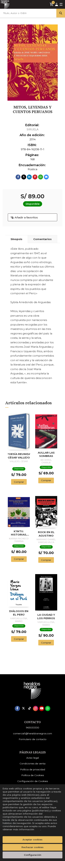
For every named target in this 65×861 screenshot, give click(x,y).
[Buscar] (60, 13)
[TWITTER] (23, 708)
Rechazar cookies (32, 847)
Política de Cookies (32, 775)
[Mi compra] (51, 4)
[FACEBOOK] (17, 708)
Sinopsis (16, 239)
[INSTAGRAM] (35, 708)
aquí (37, 829)
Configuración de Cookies (32, 781)
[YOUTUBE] (41, 708)
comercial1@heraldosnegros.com (32, 733)
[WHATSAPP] (47, 708)
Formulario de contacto (32, 739)
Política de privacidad (32, 769)
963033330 (32, 727)
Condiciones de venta (32, 763)
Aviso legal (32, 757)
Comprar (19, 481)
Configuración (32, 854)
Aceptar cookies (32, 839)
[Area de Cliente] (56, 4)
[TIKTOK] (29, 708)
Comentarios (42, 239)
